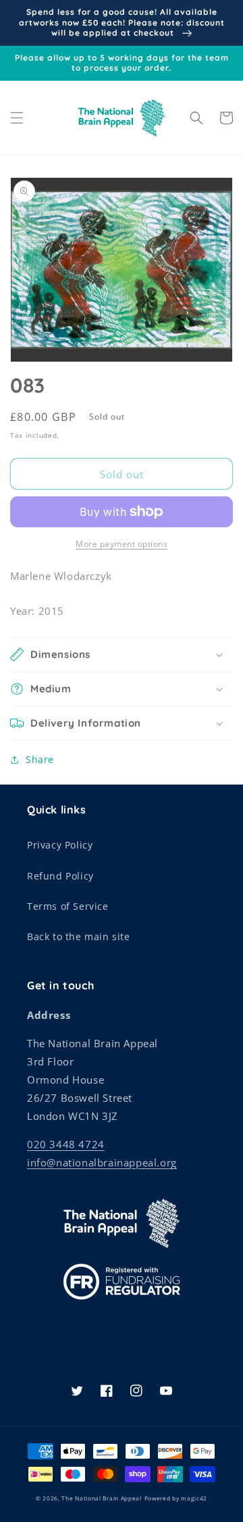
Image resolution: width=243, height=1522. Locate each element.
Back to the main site (78, 936)
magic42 (194, 1498)
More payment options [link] (121, 544)
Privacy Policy (59, 844)
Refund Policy (60, 875)
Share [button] (40, 759)
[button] (17, 118)
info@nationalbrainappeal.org (102, 1162)
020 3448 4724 (66, 1144)
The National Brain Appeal (101, 1498)
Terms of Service (68, 906)
